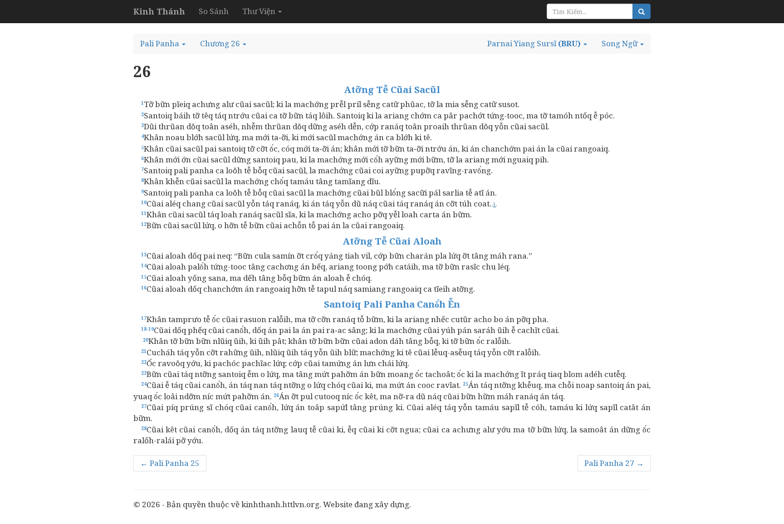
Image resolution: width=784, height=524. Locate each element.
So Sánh (214, 11)
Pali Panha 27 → (614, 463)
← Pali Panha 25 (170, 463)
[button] (162, 44)
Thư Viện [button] (259, 11)
